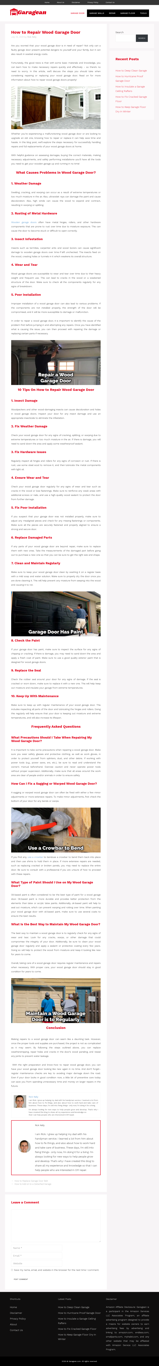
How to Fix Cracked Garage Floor (77, 1328)
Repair (112, 13)
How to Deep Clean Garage (131, 70)
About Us (60, 2)
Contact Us (110, 2)
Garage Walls (96, 13)
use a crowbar (35, 857)
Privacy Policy (92, 2)
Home (47, 2)
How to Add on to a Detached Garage (33, 1184)
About (13, 1324)
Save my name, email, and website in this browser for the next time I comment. (56, 1270)
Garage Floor (127, 13)
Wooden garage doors (24, 222)
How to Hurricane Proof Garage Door (79, 1312)
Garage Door (77, 13)
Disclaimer (76, 2)
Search (120, 32)
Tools (143, 13)
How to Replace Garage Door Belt (31, 1181)
